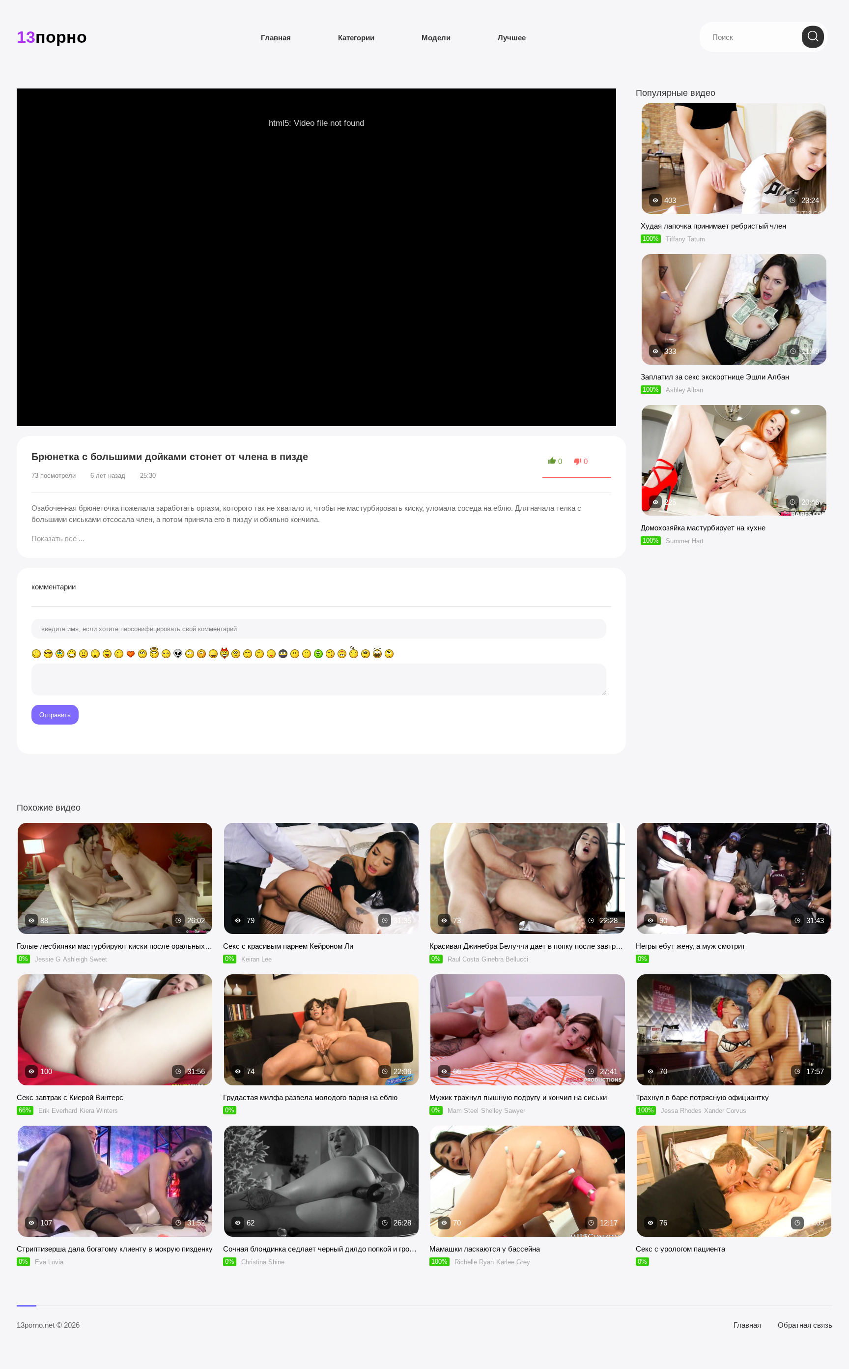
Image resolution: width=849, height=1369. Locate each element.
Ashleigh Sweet (85, 959)
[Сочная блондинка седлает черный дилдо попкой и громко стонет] (321, 1181)
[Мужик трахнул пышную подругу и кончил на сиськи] (527, 1029)
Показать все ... (58, 538)
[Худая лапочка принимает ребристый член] (734, 209)
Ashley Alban (684, 390)
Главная (276, 37)
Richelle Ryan (474, 1262)
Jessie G (47, 959)
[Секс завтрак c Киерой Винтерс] (115, 1029)
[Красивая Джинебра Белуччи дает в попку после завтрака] (527, 878)
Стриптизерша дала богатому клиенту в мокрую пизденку (115, 1248)
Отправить (55, 715)
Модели (436, 37)
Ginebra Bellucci (504, 959)
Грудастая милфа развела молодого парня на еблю (310, 1097)
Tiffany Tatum (685, 239)
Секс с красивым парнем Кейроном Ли (288, 946)
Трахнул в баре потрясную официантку (702, 1097)
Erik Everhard (57, 1110)
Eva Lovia (49, 1262)
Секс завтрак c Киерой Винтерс (70, 1097)
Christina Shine (262, 1262)
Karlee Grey (513, 1262)
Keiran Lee (256, 959)
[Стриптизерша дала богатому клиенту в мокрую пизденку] (115, 1181)
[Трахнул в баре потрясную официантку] (734, 1029)
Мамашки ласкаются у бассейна (484, 1248)
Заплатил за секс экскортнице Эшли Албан (715, 376)
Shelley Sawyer (503, 1110)
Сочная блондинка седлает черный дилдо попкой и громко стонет (321, 1248)
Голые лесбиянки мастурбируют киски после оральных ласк (115, 946)
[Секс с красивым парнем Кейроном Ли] (321, 878)
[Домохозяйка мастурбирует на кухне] (734, 511)
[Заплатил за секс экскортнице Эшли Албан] (734, 360)
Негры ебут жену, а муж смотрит (690, 946)
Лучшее (512, 37)
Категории (356, 37)
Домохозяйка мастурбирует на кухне (703, 527)
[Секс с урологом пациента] (734, 1181)
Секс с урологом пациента (680, 1248)
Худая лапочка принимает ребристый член (713, 226)
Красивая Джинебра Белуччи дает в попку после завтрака (527, 946)
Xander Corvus (725, 1110)
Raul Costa (463, 959)
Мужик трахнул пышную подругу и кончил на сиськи (518, 1097)
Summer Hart (685, 541)
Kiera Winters (99, 1110)
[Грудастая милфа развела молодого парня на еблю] (321, 1029)
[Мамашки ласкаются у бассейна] (527, 1181)
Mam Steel (463, 1110)
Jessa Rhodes (681, 1110)
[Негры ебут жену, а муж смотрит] (734, 878)
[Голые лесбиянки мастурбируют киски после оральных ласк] (115, 878)
